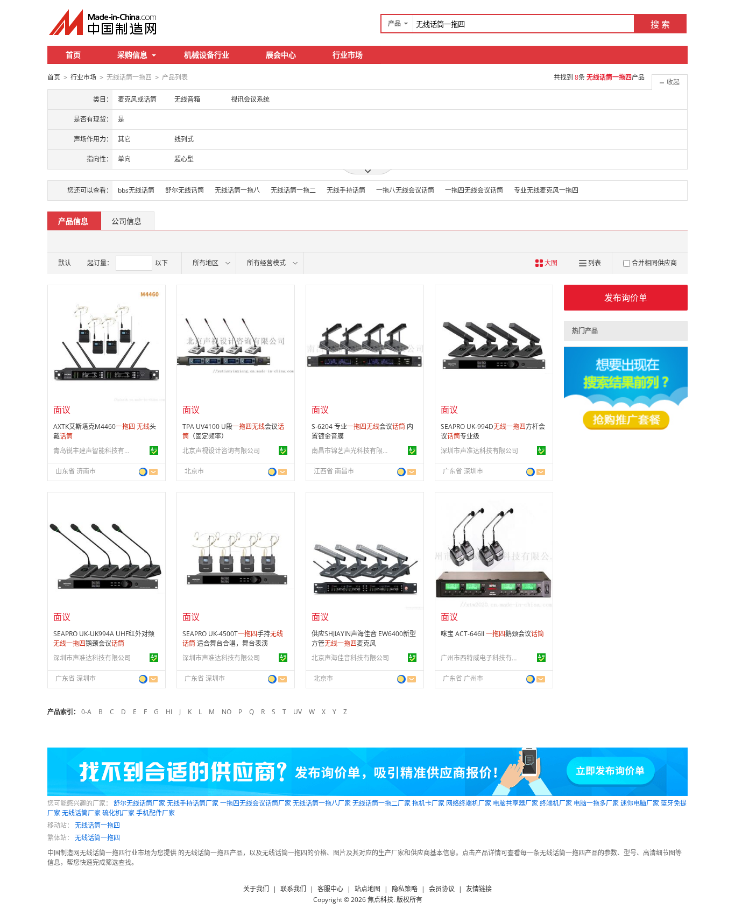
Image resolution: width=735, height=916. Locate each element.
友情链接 (479, 888)
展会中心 (281, 55)
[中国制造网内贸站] (103, 22)
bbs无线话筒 (136, 190)
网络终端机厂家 (468, 803)
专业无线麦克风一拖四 (546, 190)
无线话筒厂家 (81, 813)
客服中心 (330, 888)
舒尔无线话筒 (184, 190)
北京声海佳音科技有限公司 (350, 658)
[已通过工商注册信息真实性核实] (154, 450)
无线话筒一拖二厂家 (381, 803)
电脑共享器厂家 (515, 803)
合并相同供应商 (654, 262)
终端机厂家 (556, 803)
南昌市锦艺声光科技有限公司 (352, 450)
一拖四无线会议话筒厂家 (255, 803)
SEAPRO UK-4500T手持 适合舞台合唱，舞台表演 (232, 638)
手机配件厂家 (155, 813)
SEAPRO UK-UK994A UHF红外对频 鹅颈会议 (103, 638)
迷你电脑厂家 (639, 803)
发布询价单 (625, 298)
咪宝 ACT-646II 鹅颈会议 (492, 633)
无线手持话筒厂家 (192, 803)
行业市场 (348, 55)
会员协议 (442, 888)
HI (169, 711)
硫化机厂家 (118, 813)
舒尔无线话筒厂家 (139, 803)
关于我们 (256, 888)
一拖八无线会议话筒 (405, 190)
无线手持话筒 (346, 190)
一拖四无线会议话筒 (474, 190)
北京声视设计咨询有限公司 (221, 450)
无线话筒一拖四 (97, 825)
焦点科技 (380, 899)
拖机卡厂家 (428, 803)
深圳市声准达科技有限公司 (479, 450)
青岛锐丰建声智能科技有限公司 (93, 450)
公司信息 (126, 221)
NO (226, 711)
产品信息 (73, 221)
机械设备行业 (206, 55)
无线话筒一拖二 (293, 190)
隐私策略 (405, 888)
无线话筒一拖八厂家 (322, 803)
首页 (73, 55)
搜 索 (660, 24)
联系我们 (293, 888)
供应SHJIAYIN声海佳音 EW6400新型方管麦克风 (364, 638)
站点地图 (367, 888)
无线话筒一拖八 (237, 190)
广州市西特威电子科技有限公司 (481, 658)
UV (297, 711)
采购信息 (132, 55)
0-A (86, 711)
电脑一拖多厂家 (596, 803)
